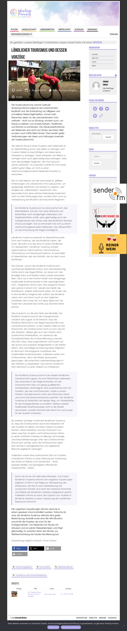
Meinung (92, 29)
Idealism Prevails (21, 618)
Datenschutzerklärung (71, 627)
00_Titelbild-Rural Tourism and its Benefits (34, 594)
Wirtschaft (64, 29)
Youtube (95, 109)
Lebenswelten (47, 29)
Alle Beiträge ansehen (108, 89)
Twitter (107, 109)
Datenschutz (112, 618)
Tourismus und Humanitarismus (31, 575)
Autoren (95, 54)
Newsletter (93, 618)
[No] (124, 625)
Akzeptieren (53, 627)
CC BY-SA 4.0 (66, 594)
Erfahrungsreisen (24, 566)
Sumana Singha (67, 90)
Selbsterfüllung (65, 566)
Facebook (101, 109)
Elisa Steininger (50, 594)
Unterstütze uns (81, 618)
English (114, 34)
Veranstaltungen (20, 34)
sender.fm (101, 116)
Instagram (95, 116)
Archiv (94, 62)
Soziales (79, 29)
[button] (20, 548)
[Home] (20, 13)
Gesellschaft (29, 29)
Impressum (102, 618)
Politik (14, 29)
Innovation (45, 566)
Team (94, 66)
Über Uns (95, 58)
